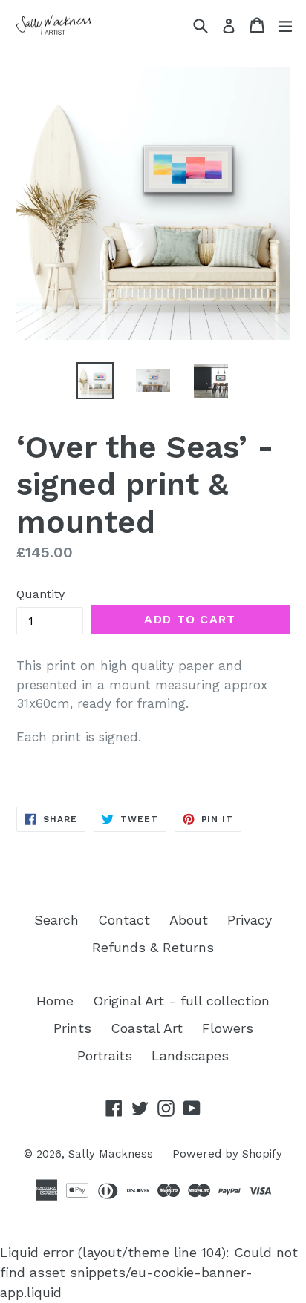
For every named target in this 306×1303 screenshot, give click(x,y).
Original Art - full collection (181, 1000)
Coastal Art (147, 1028)
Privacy (249, 920)
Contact (124, 920)
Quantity (40, 594)
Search (56, 920)
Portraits (104, 1055)
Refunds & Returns (153, 947)
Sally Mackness (110, 1154)
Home (55, 1000)
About (188, 920)
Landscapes (190, 1055)
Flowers (227, 1028)
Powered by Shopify (227, 1154)
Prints (72, 1028)
